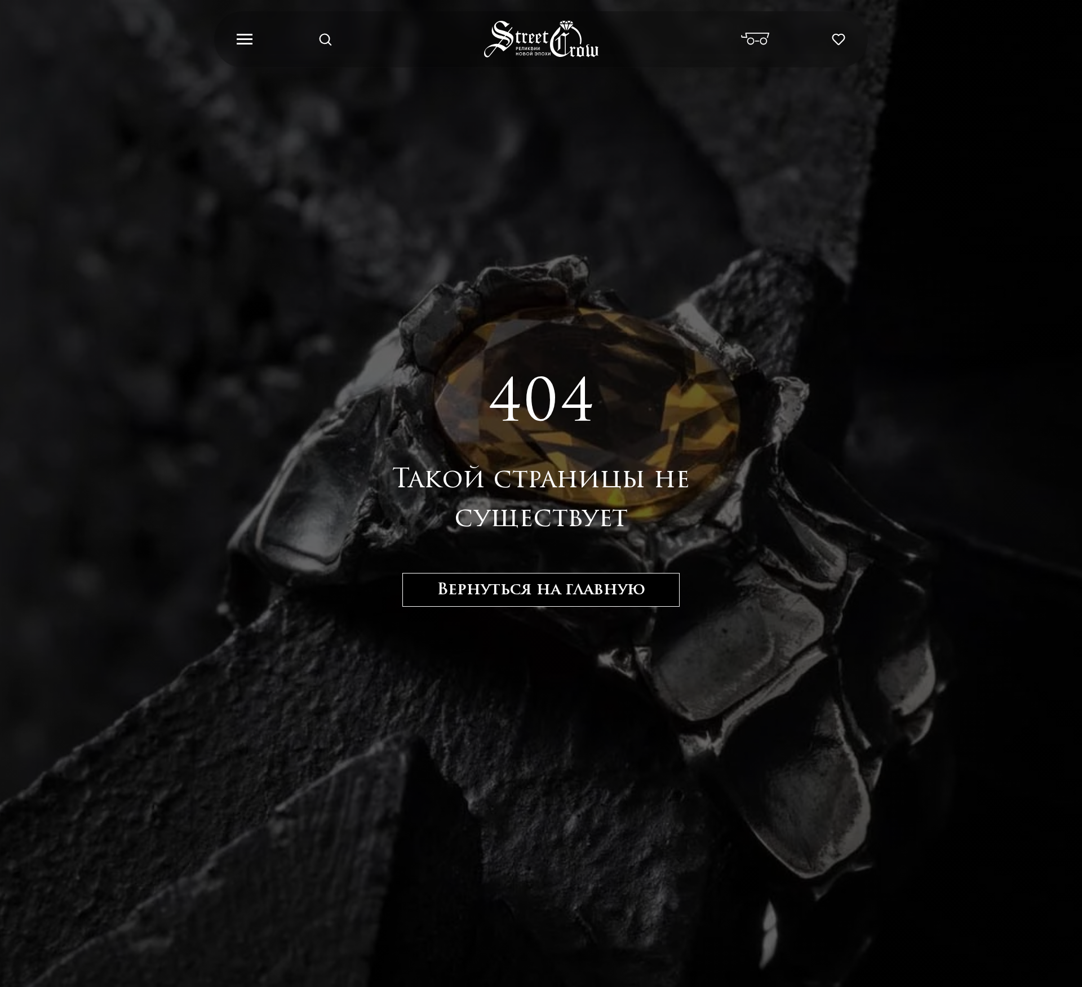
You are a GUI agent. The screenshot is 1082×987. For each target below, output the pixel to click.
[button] (325, 39)
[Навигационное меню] (244, 39)
